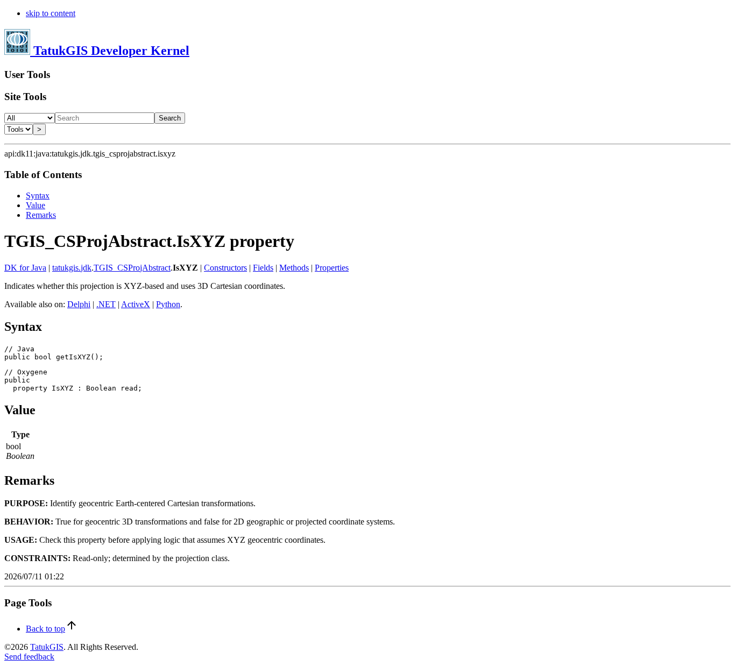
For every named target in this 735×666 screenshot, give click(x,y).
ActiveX (135, 304)
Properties (332, 267)
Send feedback (29, 656)
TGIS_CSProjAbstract (132, 267)
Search (170, 118)
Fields (263, 267)
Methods (294, 267)
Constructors (225, 267)
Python (168, 304)
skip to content (50, 13)
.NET (106, 304)
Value (35, 205)
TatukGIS (46, 646)
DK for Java (25, 267)
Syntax (38, 195)
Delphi (78, 304)
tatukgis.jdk (71, 267)
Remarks (41, 214)
